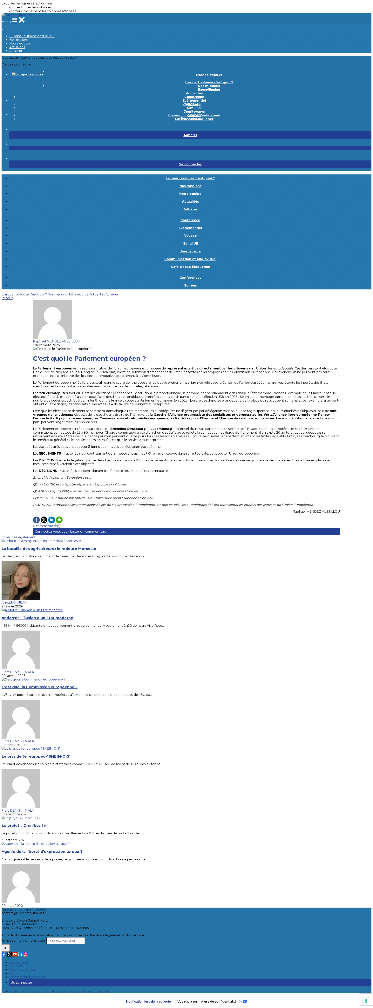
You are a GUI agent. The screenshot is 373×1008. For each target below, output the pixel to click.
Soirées (194, 115)
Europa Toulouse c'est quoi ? (32, 36)
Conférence (194, 97)
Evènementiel (194, 100)
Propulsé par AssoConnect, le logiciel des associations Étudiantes (59, 991)
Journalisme (190, 251)
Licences (16, 966)
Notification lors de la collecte (148, 1001)
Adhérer (15, 51)
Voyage (190, 236)
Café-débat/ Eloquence (190, 267)
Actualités (17, 47)
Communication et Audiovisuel (190, 259)
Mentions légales (22, 969)
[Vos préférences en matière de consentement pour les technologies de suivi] (366, 1001)
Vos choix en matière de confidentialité (207, 1001)
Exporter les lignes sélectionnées (27, 3)
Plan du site (18, 962)
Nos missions (18, 40)
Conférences (194, 111)
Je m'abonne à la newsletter (24, 940)
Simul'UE (194, 108)
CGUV (13, 973)
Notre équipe (19, 43)
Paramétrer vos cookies (27, 977)
